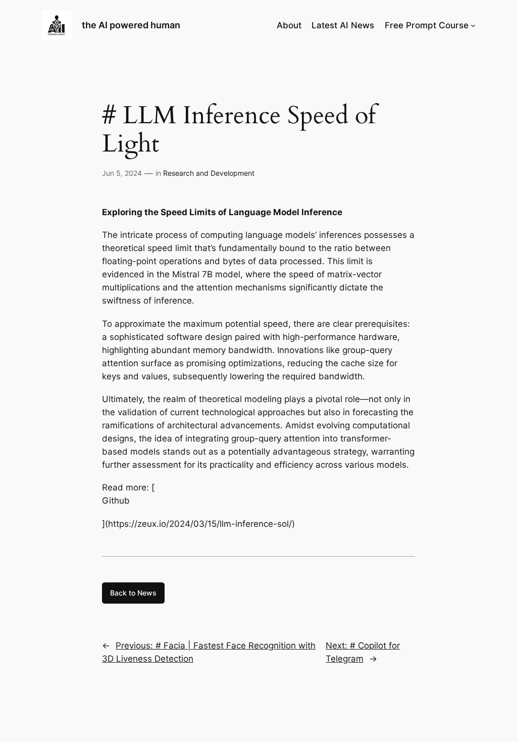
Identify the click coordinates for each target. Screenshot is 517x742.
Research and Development (208, 173)
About (289, 25)
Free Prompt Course (427, 25)
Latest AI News (343, 25)
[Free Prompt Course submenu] (473, 25)
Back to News (133, 592)
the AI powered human (131, 25)
